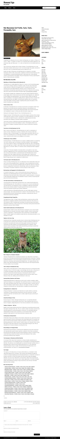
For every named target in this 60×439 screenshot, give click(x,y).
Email (17, 420)
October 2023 (44, 80)
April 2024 (44, 72)
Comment (6, 410)
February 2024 (44, 75)
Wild (42, 63)
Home (5, 7)
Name (5, 420)
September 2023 (45, 82)
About (14, 7)
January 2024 (44, 76)
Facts (43, 59)
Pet (42, 62)
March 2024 (44, 73)
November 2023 (44, 79)
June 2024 (43, 69)
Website (29, 420)
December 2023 (44, 78)
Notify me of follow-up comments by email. (11, 428)
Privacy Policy (44, 31)
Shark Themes (53, 437)
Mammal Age (9, 2)
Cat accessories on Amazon (31, 91)
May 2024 (43, 71)
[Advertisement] (30, 17)
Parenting (43, 60)
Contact (9, 7)
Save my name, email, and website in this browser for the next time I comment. (18, 424)
